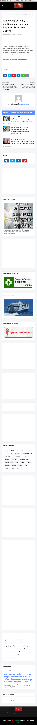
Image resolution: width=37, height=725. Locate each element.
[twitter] (12, 160)
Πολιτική (13, 14)
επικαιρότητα (18, 722)
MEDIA (12, 450)
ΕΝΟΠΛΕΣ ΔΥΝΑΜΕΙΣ (27, 453)
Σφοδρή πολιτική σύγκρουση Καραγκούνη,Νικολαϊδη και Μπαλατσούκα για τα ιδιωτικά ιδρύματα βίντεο (20, 130)
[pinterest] (24, 160)
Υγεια (18, 468)
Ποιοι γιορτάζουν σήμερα (11, 652)
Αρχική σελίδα (6, 14)
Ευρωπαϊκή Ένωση (23, 459)
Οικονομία (7, 465)
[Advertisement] (17, 180)
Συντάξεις (27, 465)
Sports (18, 450)
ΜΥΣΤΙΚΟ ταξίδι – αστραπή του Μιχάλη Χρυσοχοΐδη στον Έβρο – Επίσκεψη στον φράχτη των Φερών (21, 119)
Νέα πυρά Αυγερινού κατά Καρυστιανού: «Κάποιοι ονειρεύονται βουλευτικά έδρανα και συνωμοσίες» (22, 141)
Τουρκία (12, 468)
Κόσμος (22, 462)
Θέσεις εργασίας (9, 462)
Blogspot (17, 720)
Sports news (25, 450)
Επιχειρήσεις (14, 459)
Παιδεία (14, 465)
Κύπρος (29, 462)
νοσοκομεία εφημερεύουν (11, 657)
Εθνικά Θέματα (17, 456)
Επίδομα (7, 459)
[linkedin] (18, 160)
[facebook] (6, 160)
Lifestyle (7, 450)
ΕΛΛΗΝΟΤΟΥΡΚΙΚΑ (15, 453)
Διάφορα (7, 453)
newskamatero (8, 34)
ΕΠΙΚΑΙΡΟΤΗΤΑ (8, 456)
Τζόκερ (6, 468)
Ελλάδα (25, 456)
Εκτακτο (16, 643)
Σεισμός (28, 652)
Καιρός (16, 462)
